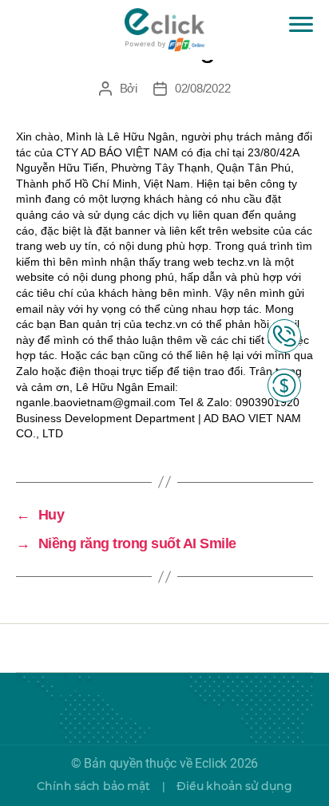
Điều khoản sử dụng (233, 786)
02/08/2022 (202, 88)
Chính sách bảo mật (93, 786)
